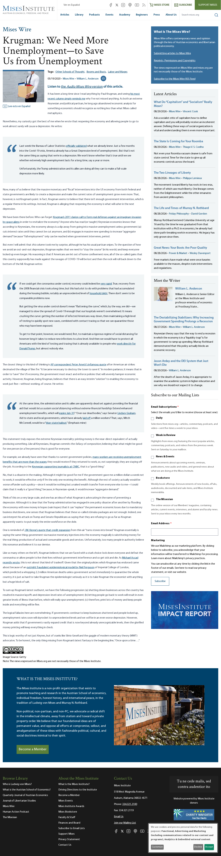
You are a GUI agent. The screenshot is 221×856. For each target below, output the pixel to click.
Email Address (161, 523)
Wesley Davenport (200, 253)
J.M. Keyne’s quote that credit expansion (47, 530)
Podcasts (94, 14)
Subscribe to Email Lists (71, 828)
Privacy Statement (69, 839)
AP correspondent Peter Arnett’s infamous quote (78, 364)
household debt (99, 293)
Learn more (157, 558)
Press (156, 14)
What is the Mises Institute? (74, 784)
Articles (64, 14)
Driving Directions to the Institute (77, 789)
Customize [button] (157, 847)
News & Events (165, 456)
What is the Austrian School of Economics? (27, 789)
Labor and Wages (117, 72)
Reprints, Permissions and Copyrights (174, 60)
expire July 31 (66, 413)
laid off (87, 418)
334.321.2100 (129, 804)
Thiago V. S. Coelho (193, 147)
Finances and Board (69, 823)
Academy (124, 14)
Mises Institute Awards (71, 806)
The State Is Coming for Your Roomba (178, 141)
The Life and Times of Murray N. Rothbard (181, 208)
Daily (159, 418)
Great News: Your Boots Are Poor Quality (180, 248)
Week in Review (165, 435)
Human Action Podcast (16, 811)
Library (79, 14)
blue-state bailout (56, 423)
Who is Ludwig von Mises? (17, 784)
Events (109, 14)
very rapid (106, 283)
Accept (209, 847)
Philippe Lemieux (192, 178)
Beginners (142, 14)
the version (82, 86)
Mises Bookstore (67, 811)
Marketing (158, 540)
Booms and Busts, (97, 72)
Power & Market (178, 253)
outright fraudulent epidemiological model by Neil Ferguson (60, 567)
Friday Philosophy (179, 213)
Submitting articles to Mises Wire (172, 53)
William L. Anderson (88, 78)
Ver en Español (72, 5)
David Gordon (199, 213)
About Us (171, 14)
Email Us (118, 816)
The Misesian (164, 499)
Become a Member (33, 749)
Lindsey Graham (126, 413)
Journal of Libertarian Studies (19, 800)
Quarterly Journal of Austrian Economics (25, 795)
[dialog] (183, 838)
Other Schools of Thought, (70, 72)
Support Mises (207, 5)
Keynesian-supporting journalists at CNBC (55, 466)
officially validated (76, 146)
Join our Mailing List (125, 823)
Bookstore (163, 478)
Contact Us (64, 845)
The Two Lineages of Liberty (172, 173)
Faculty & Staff (66, 817)
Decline (198, 847)
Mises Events (65, 800)
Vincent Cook (190, 111)
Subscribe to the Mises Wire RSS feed (174, 79)
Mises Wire (17, 29)
